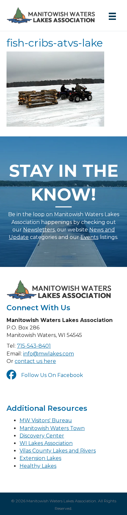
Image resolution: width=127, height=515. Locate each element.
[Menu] (112, 16)
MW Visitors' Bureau (46, 420)
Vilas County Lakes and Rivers (58, 451)
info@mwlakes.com (48, 354)
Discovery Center (42, 436)
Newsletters (39, 230)
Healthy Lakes (38, 466)
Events (89, 237)
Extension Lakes (40, 458)
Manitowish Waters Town (52, 428)
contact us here (35, 361)
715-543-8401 (34, 346)
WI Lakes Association (46, 443)
